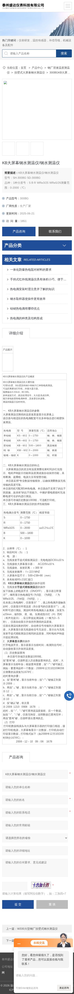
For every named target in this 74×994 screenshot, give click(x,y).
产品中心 (37, 67)
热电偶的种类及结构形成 (26, 318)
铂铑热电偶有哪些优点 (25, 308)
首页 (24, 67)
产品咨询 (19, 231)
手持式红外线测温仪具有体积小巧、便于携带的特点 (39, 279)
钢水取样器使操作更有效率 (28, 298)
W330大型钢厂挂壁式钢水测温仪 (37, 928)
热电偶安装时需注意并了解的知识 (32, 289)
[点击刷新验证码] (41, 885)
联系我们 (55, 231)
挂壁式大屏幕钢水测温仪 (29, 72)
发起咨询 (64, 987)
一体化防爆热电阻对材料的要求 (31, 269)
